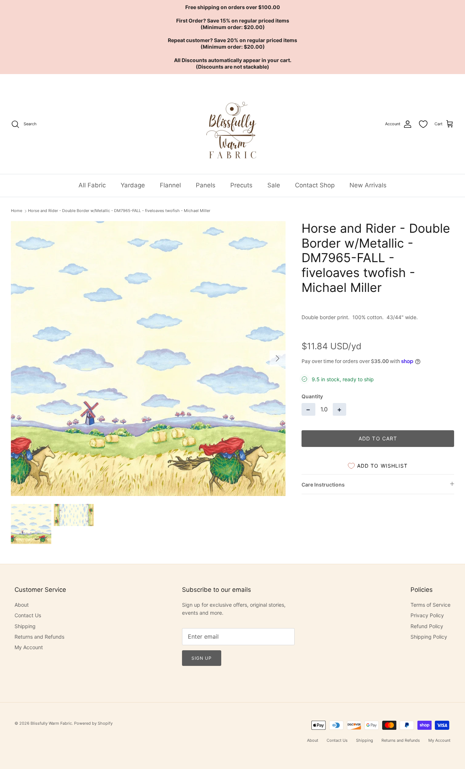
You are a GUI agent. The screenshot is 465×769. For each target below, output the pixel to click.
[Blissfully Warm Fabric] (232, 124)
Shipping (25, 626)
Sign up (201, 658)
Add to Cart (378, 438)
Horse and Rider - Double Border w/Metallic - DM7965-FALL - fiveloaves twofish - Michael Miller (119, 210)
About (22, 605)
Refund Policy (427, 626)
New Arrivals (368, 185)
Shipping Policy (429, 637)
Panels (205, 185)
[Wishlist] (423, 124)
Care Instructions (323, 484)
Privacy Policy (427, 615)
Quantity (312, 396)
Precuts (241, 185)
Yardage (133, 185)
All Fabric (92, 185)
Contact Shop (315, 185)
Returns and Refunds (39, 637)
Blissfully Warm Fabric (51, 723)
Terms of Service (430, 605)
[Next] (278, 358)
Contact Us (28, 615)
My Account (29, 647)
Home (16, 210)
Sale (273, 185)
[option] (148, 358)
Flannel (170, 185)
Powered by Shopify (93, 723)
